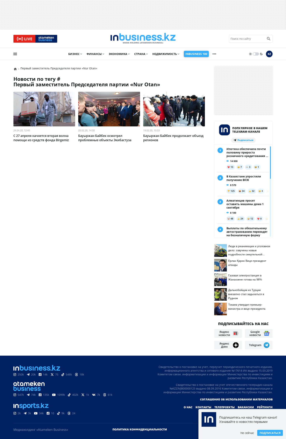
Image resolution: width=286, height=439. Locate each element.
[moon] (261, 54)
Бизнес (74, 54)
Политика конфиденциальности (139, 429)
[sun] (250, 54)
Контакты (203, 407)
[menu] (15, 54)
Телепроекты (224, 407)
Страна (139, 54)
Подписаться (270, 433)
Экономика (118, 54)
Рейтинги (265, 407)
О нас (188, 407)
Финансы (94, 54)
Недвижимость (164, 54)
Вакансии (246, 407)
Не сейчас (247, 433)
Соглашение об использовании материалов (236, 399)
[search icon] (269, 39)
